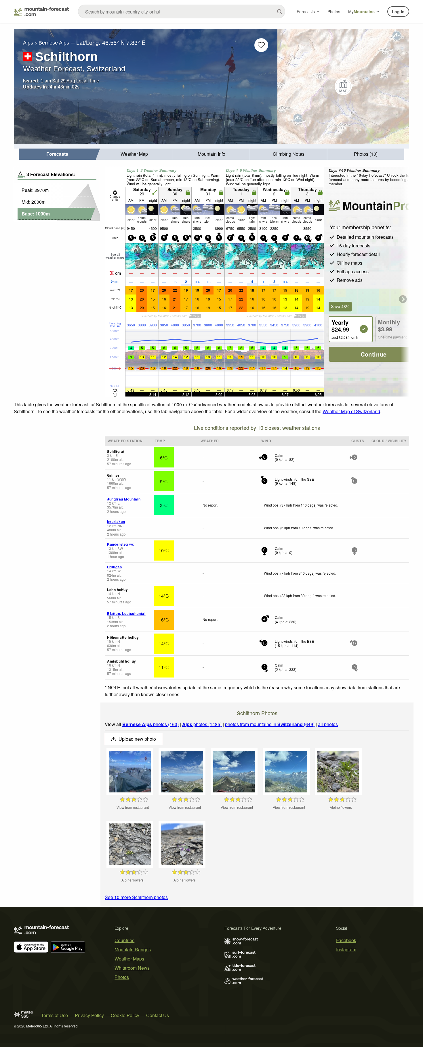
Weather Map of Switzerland (351, 411)
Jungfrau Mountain (123, 499)
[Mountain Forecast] (41, 11)
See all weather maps (115, 256)
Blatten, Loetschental (126, 613)
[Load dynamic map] (343, 86)
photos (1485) (202, 724)
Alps (28, 43)
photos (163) (150, 724)
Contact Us (157, 1015)
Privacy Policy (89, 1015)
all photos (328, 724)
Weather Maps (129, 958)
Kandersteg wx (120, 544)
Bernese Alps (54, 43)
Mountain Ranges (133, 949)
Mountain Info (211, 154)
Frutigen (114, 566)
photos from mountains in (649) (270, 724)
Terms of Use (54, 1015)
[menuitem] (57, 154)
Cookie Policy (125, 1015)
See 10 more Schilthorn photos (136, 897)
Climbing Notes (288, 154)
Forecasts (306, 11)
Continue (374, 354)
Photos (333, 11)
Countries (124, 940)
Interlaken (116, 521)
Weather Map (134, 154)
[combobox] (181, 11)
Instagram (346, 949)
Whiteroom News (132, 968)
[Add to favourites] (261, 45)
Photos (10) (366, 154)
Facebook (346, 940)
